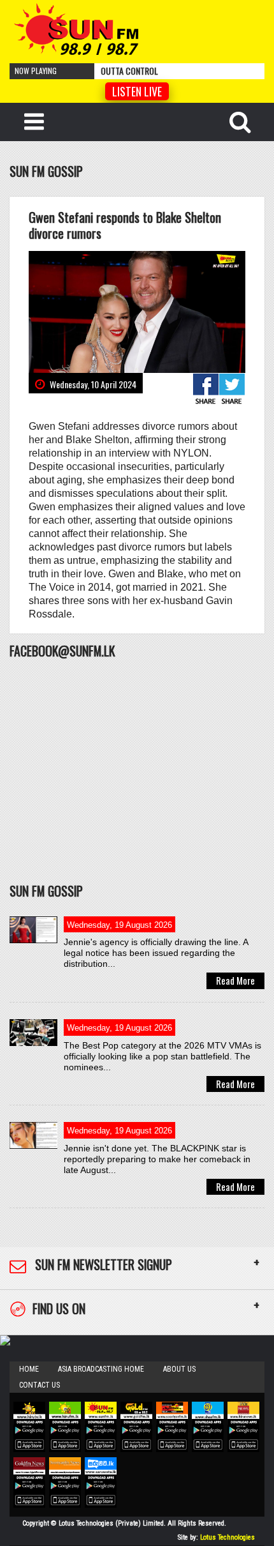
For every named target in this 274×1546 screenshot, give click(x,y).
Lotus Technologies (227, 1537)
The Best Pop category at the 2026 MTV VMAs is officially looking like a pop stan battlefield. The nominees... (162, 1056)
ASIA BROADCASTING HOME (101, 1369)
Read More (235, 980)
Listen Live (137, 91)
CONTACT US (39, 1385)
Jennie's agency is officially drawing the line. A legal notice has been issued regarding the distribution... (156, 953)
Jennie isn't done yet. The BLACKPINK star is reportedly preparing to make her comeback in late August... (157, 1159)
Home (29, 1369)
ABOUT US (179, 1369)
